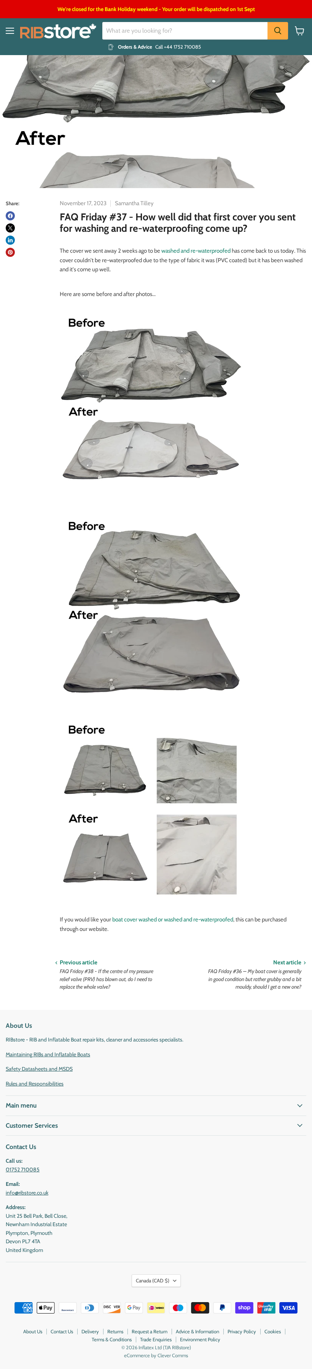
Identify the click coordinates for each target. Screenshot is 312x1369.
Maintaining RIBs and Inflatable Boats (48, 1054)
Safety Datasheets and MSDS (39, 1068)
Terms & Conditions (112, 1339)
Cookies (272, 1331)
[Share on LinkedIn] (10, 240)
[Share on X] (10, 228)
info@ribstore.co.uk (27, 1192)
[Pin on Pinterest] (10, 252)
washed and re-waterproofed (196, 250)
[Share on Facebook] (10, 215)
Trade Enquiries (156, 1339)
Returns (115, 1331)
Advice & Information (197, 1331)
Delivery (90, 1331)
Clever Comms (173, 1355)
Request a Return (149, 1331)
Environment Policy (200, 1339)
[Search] (277, 31)
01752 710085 (23, 1169)
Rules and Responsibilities (35, 1083)
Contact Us (62, 1331)
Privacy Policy (242, 1331)
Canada (152, 1280)
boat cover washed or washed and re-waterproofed (172, 919)
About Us (32, 1331)
